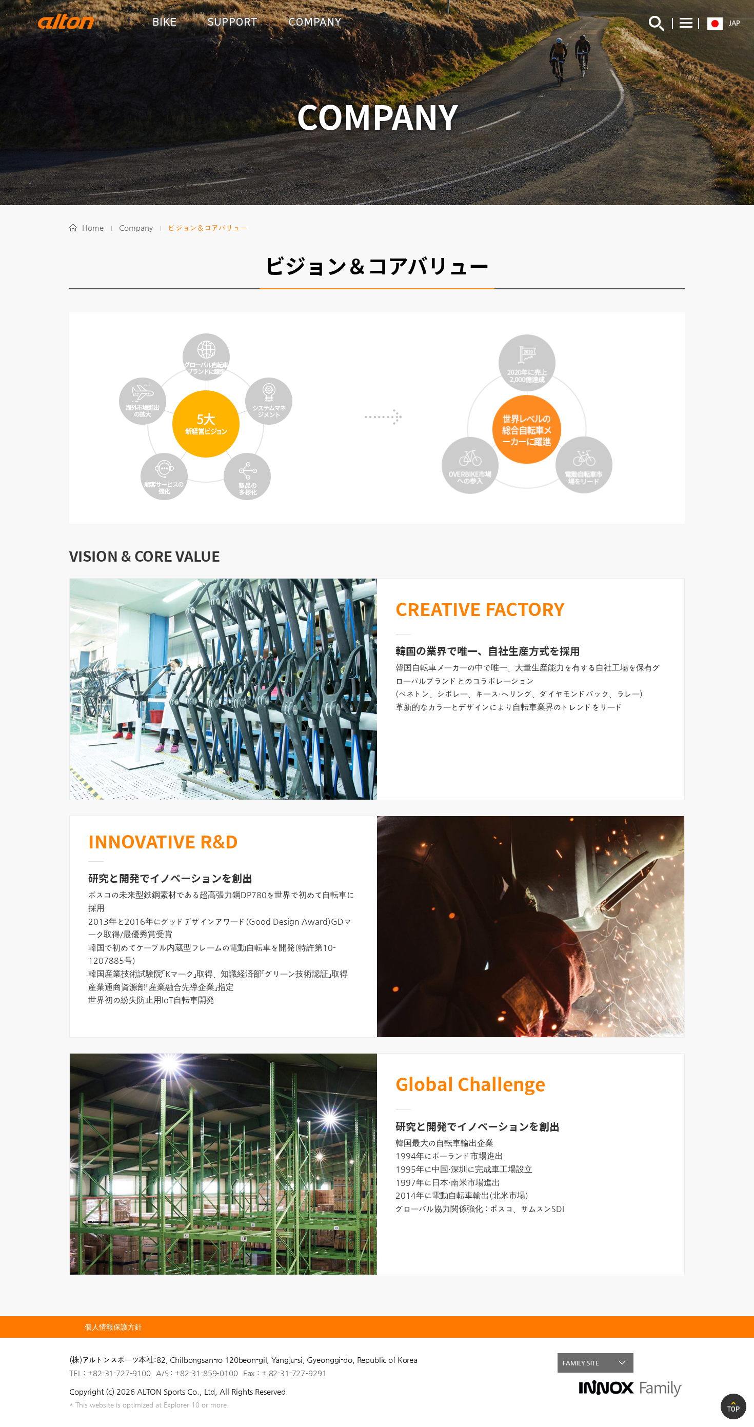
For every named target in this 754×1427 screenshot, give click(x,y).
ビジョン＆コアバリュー (207, 227)
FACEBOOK (653, 1363)
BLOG (675, 1363)
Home (93, 227)
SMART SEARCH (656, 23)
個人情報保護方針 (113, 1327)
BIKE (164, 22)
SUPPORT (233, 22)
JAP (734, 23)
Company (136, 227)
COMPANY (315, 22)
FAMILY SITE (581, 1362)
